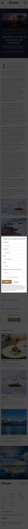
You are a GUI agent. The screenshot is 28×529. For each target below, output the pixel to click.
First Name (6, 242)
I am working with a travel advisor (11, 277)
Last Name (5, 249)
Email (4, 256)
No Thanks (16, 281)
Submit (6, 282)
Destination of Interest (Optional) (12, 269)
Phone (4, 262)
